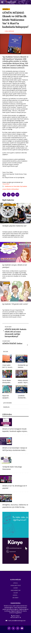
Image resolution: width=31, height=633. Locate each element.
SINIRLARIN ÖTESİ (15, 585)
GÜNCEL (15, 583)
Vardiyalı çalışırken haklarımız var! (14, 226)
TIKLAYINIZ (5, 184)
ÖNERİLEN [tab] (6, 407)
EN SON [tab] (5, 351)
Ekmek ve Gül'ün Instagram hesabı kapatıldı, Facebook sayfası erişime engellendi (14, 431)
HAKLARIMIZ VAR (15, 590)
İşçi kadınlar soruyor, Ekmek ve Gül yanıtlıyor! (14, 266)
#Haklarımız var (9, 186)
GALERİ (15, 593)
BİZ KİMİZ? (15, 597)
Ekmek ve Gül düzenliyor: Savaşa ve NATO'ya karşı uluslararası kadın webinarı (14, 450)
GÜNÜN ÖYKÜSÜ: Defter (12, 344)
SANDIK (15, 588)
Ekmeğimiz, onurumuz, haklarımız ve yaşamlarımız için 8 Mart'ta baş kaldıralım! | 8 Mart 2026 (15, 507)
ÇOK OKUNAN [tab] (7, 403)
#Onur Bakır (16, 186)
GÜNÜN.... (15, 595)
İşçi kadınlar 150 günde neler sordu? (15, 304)
